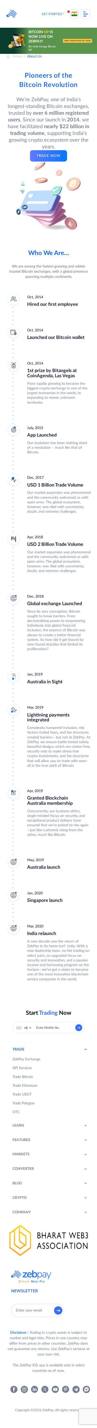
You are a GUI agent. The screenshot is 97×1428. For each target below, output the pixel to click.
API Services (22, 1068)
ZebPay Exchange (26, 1059)
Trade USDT (22, 1094)
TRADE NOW (48, 156)
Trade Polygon (23, 1103)
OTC (16, 1112)
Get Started (52, 14)
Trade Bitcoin (22, 1077)
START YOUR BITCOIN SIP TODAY (77, 40)
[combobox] (23, 1028)
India (74, 13)
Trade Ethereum (25, 1086)
